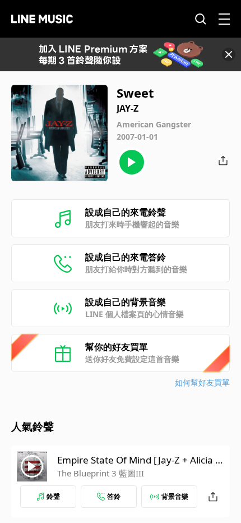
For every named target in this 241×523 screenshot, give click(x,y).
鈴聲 (53, 496)
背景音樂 (174, 496)
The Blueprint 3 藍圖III (100, 473)
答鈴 (114, 496)
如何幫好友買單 (202, 382)
